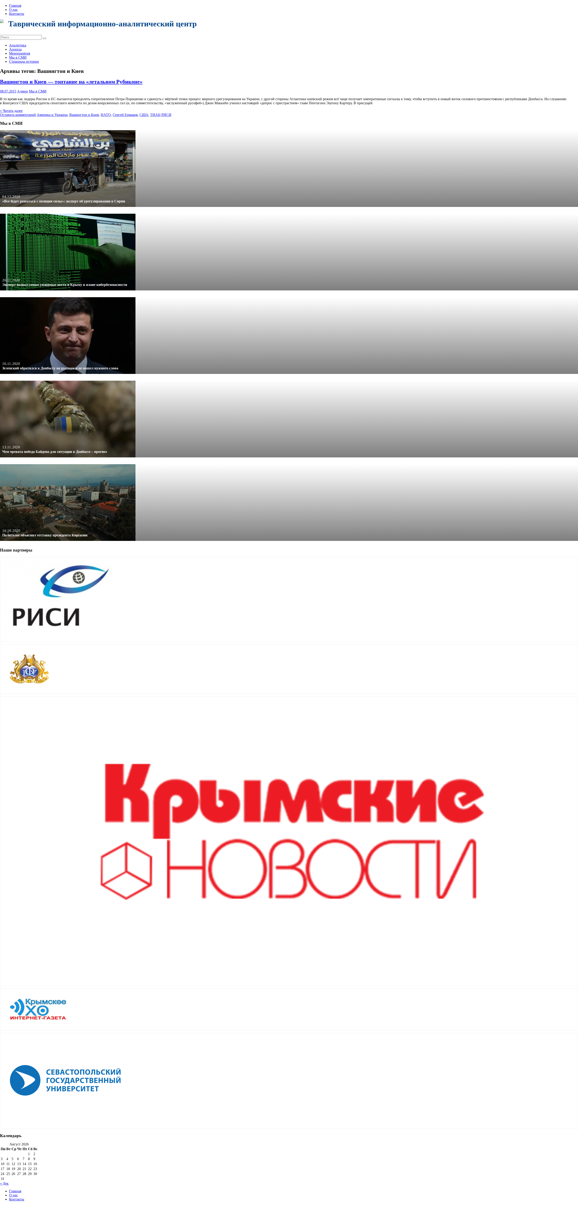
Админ (22, 91)
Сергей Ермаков (125, 115)
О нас (13, 10)
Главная (15, 5)
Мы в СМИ (18, 57)
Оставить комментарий (18, 115)
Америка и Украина (52, 115)
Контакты (16, 14)
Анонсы (15, 49)
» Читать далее (11, 111)
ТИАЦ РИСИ (160, 115)
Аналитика (17, 45)
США (144, 115)
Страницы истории (24, 61)
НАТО (106, 115)
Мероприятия (19, 53)
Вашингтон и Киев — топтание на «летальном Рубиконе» (71, 82)
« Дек (4, 1183)
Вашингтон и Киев (84, 115)
